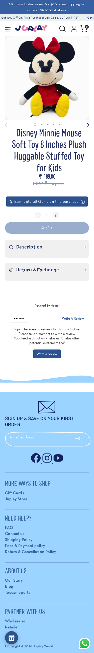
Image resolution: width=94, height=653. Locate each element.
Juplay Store (16, 498)
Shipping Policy (18, 539)
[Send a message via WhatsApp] (84, 643)
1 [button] (35, 124)
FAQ (9, 527)
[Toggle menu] (7, 28)
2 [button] (41, 124)
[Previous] (6, 124)
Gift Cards (14, 492)
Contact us (14, 533)
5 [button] (59, 124)
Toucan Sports (17, 592)
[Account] (74, 26)
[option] (47, 78)
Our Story (14, 580)
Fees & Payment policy (25, 545)
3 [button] (47, 124)
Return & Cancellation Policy (30, 551)
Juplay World (43, 646)
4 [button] (53, 124)
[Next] (87, 124)
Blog (9, 586)
